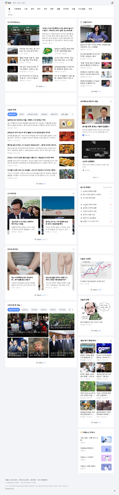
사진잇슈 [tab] (53, 310)
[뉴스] (9, 3)
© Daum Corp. (9, 488)
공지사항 (33, 480)
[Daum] (6, 3)
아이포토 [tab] (34, 310)
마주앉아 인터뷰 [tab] (33, 114)
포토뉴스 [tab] (25, 310)
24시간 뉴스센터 (24, 480)
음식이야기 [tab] (12, 114)
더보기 (95, 177)
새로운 (42, 86)
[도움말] (73, 193)
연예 (14, 3)
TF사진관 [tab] (62, 310)
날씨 (23, 3)
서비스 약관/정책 (42, 480)
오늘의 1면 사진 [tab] (14, 310)
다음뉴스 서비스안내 (11, 480)
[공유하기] (112, 3)
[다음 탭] (72, 114)
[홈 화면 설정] (115, 491)
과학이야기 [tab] (54, 114)
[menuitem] (9, 9)
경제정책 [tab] (44, 114)
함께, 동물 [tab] (64, 114)
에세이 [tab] (22, 114)
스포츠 (19, 3)
